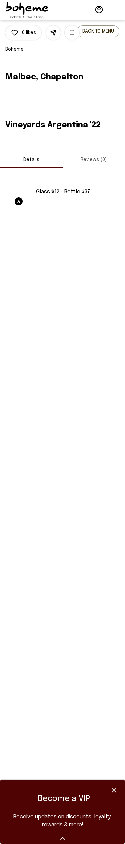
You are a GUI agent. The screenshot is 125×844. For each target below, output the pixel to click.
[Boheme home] (35, 10)
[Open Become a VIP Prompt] (63, 838)
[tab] (31, 160)
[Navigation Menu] (115, 10)
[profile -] (99, 10)
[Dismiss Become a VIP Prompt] (114, 790)
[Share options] (53, 32)
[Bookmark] (72, 32)
